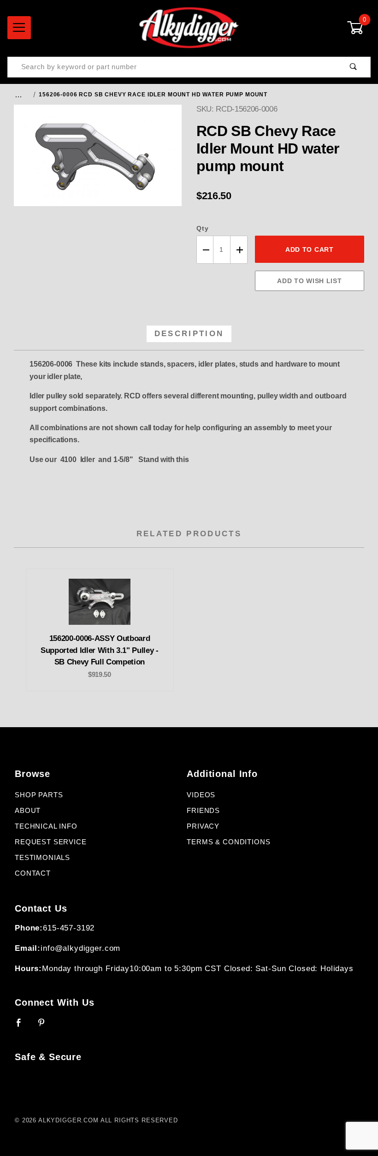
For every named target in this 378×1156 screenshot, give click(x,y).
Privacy (203, 826)
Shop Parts (39, 795)
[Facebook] (23, 1026)
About (28, 810)
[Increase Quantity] (239, 250)
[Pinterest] (45, 1026)
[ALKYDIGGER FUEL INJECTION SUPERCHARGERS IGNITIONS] (189, 27)
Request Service (51, 842)
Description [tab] (189, 333)
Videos (201, 795)
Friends (203, 810)
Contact (33, 873)
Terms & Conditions (228, 842)
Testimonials (42, 857)
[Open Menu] (19, 27)
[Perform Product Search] (353, 67)
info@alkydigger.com (80, 948)
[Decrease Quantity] (204, 250)
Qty (202, 228)
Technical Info (46, 826)
